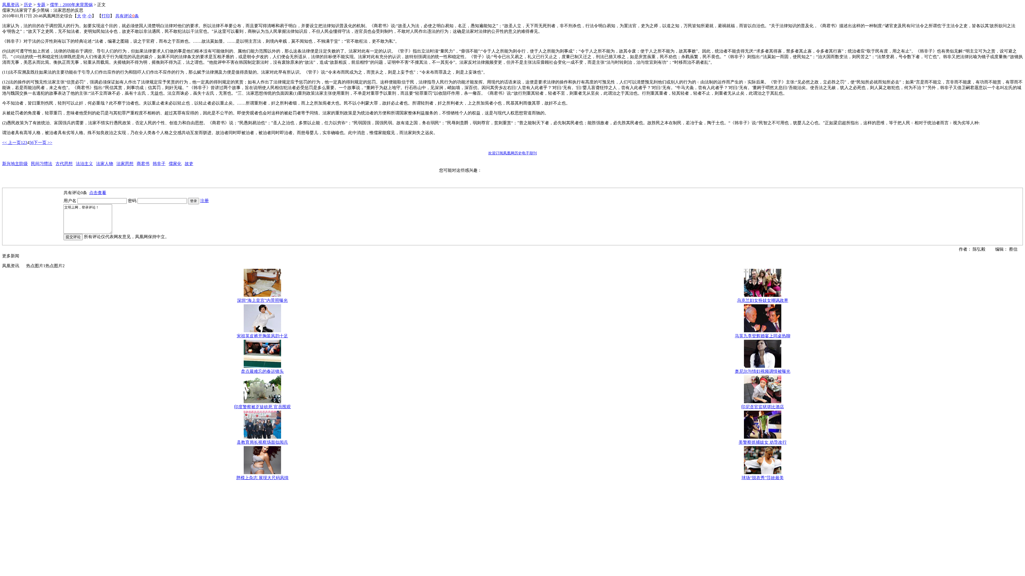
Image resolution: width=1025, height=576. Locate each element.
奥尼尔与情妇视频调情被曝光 (762, 371)
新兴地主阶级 (15, 163)
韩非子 (159, 163)
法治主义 (84, 163)
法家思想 (124, 163)
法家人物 (104, 163)
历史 (28, 4)
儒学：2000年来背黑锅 (71, 4)
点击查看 (97, 192)
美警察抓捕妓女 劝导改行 (763, 442)
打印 (105, 16)
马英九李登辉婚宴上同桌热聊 (762, 336)
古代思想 (64, 163)
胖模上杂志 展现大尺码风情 (262, 477)
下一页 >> (43, 142)
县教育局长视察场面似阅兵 (262, 442)
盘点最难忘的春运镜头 (262, 371)
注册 (204, 200)
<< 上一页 (11, 142)
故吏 (189, 163)
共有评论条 (127, 16)
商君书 (143, 163)
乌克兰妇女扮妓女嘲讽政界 (762, 300)
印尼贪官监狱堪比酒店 (762, 407)
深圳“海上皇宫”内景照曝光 (262, 300)
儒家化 (175, 163)
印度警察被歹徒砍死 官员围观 (262, 407)
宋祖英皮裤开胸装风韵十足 (262, 336)
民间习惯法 (41, 163)
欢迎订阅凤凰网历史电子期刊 (512, 153)
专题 (41, 4)
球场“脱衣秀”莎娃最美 (763, 477)
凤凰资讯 (10, 4)
